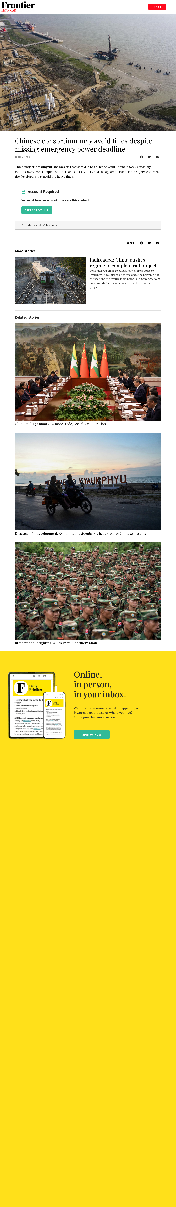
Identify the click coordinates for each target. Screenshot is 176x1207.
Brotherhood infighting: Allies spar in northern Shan (56, 643)
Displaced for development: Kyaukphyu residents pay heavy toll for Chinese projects (80, 533)
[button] (142, 157)
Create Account (37, 210)
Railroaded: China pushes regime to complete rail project (123, 262)
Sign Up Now (91, 734)
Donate (157, 7)
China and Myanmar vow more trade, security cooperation (60, 423)
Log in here (53, 225)
